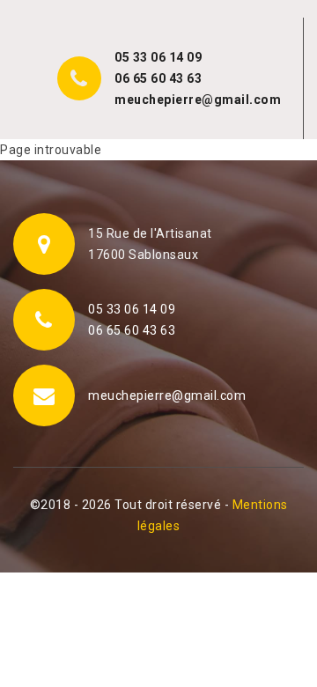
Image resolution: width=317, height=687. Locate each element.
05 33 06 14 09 (158, 57)
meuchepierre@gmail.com (197, 99)
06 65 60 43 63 (158, 78)
